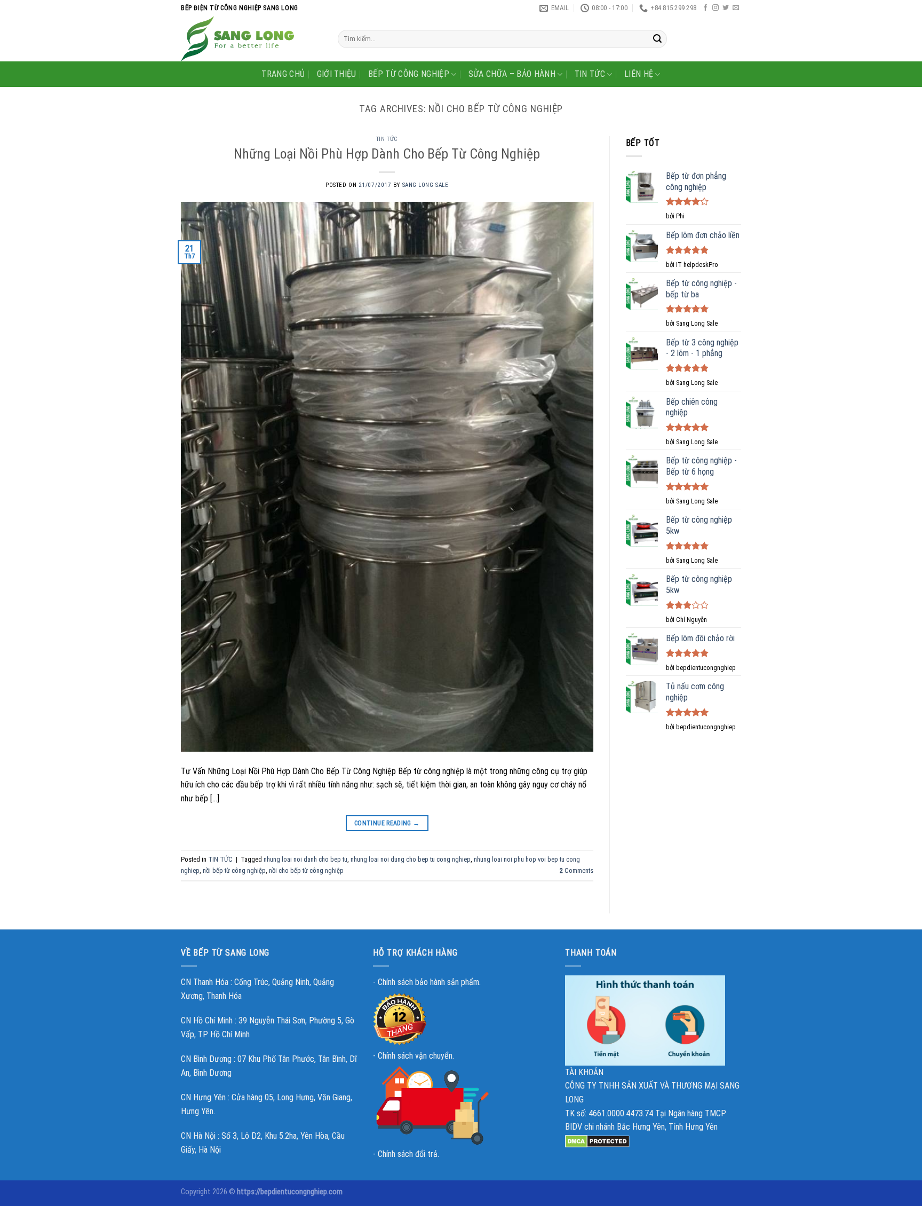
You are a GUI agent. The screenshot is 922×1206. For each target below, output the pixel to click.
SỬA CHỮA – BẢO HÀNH (511, 74)
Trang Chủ (283, 74)
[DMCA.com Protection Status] (597, 1141)
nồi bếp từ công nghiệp (234, 870)
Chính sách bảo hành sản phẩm (428, 982)
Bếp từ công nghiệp (408, 74)
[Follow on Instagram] (715, 8)
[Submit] (657, 39)
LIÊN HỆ (638, 74)
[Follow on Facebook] (705, 8)
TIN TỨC (590, 74)
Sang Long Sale (425, 185)
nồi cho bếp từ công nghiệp (306, 870)
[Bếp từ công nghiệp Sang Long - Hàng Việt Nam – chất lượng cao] (251, 38)
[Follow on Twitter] (725, 8)
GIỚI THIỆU (336, 74)
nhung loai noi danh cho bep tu (305, 859)
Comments (576, 870)
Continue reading (387, 823)
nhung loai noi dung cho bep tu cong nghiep (411, 859)
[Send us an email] (736, 8)
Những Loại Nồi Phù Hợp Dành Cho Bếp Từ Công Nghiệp (387, 154)
